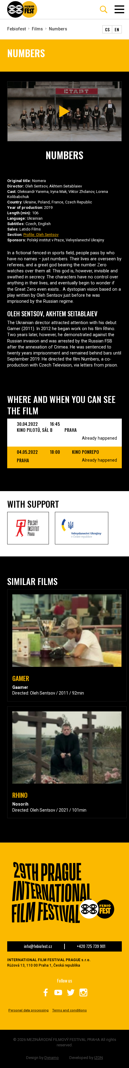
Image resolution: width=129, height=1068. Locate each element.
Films (37, 28)
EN (117, 29)
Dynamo (51, 1057)
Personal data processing (28, 1010)
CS (107, 29)
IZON (98, 1057)
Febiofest (16, 28)
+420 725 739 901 (91, 946)
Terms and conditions (69, 1010)
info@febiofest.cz (38, 946)
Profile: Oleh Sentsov (40, 234)
